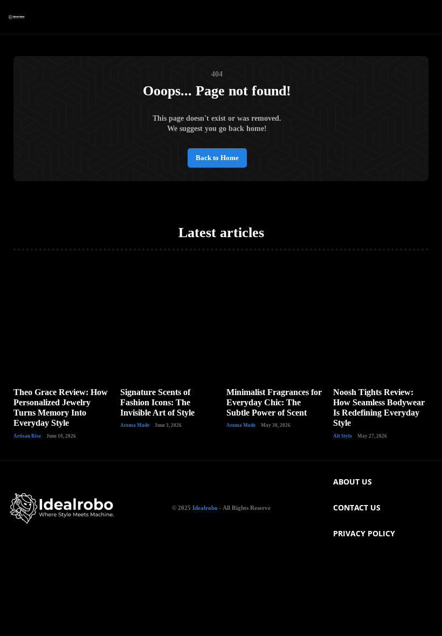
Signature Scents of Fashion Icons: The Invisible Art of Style (157, 402)
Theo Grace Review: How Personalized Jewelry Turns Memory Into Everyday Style (60, 408)
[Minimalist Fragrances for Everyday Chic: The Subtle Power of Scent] (274, 321)
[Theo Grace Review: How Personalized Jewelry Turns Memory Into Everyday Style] (61, 321)
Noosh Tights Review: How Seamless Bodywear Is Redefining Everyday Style (379, 408)
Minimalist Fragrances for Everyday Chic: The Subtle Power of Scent (274, 402)
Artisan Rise (27, 436)
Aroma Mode (134, 425)
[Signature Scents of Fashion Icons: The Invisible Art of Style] (168, 321)
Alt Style (342, 436)
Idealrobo (205, 507)
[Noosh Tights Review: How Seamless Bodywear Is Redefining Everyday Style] (381, 321)
